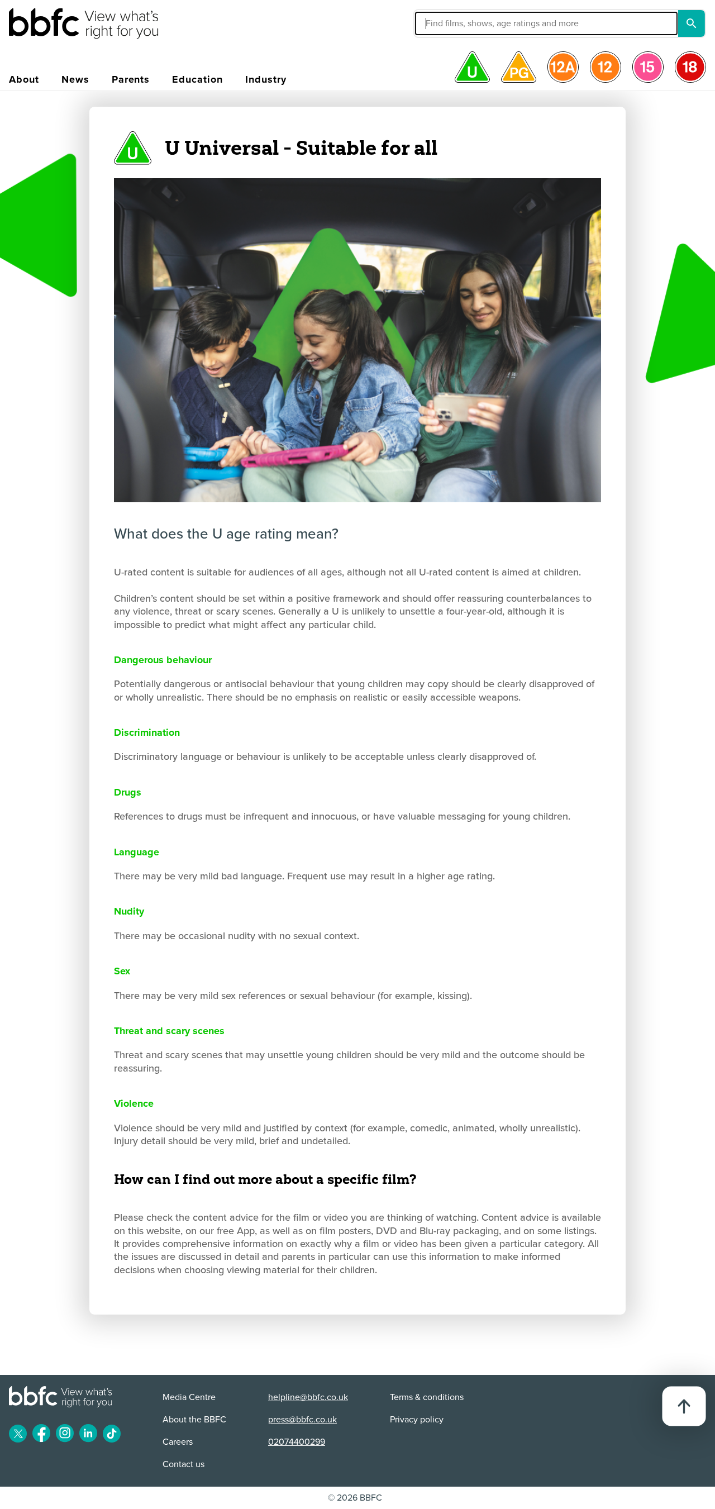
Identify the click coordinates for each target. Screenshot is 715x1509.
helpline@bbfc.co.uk (308, 1397)
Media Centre (189, 1397)
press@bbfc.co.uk (302, 1419)
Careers (178, 1442)
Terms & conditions (427, 1397)
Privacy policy (417, 1419)
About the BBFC (194, 1419)
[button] (462, 23)
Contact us (183, 1464)
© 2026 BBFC (355, 1497)
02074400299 (296, 1442)
